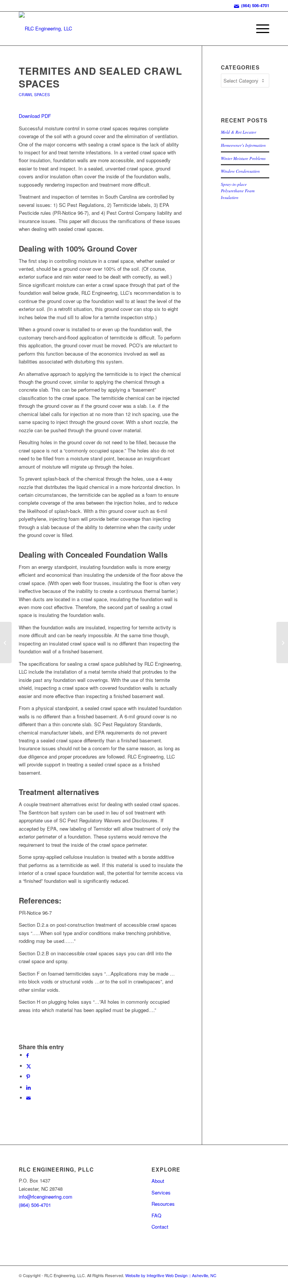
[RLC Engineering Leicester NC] (45, 28)
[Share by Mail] (28, 1097)
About (158, 1180)
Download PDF (35, 115)
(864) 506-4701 (255, 5)
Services (161, 1192)
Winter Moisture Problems (243, 158)
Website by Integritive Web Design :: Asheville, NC (170, 1275)
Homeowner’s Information (243, 145)
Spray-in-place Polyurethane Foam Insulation (238, 190)
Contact (160, 1226)
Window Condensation (240, 171)
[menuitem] (259, 28)
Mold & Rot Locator (238, 132)
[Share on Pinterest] (28, 1076)
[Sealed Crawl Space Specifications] (6, 642)
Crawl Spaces (34, 94)
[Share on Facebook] (27, 1055)
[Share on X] (28, 1065)
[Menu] (259, 28)
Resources (163, 1203)
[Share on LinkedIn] (28, 1087)
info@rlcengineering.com (45, 1196)
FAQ (156, 1215)
